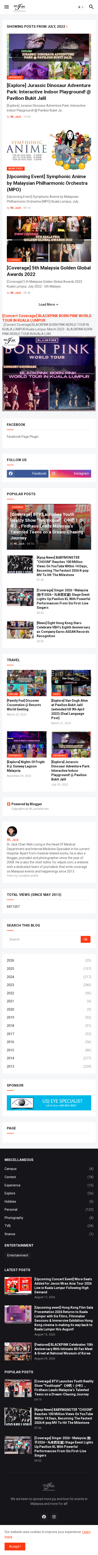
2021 (49, 1001)
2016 (49, 1042)
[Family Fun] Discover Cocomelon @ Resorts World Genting (24, 705)
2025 (49, 969)
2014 (49, 1058)
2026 (49, 960)
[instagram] (54, 1517)
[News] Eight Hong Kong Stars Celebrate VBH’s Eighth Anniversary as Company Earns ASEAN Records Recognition (63, 629)
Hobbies (49, 1201)
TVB (49, 1226)
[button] (6, 7)
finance (49, 1234)
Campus (49, 1169)
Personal (49, 1209)
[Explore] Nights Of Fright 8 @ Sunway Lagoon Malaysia (26, 766)
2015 (49, 1050)
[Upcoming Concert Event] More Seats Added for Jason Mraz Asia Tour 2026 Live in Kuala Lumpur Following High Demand (63, 1285)
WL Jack (13, 840)
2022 (49, 993)
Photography (49, 1218)
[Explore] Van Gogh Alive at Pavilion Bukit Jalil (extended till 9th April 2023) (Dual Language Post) (69, 709)
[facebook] (44, 1517)
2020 (49, 1009)
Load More (47, 304)
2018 (49, 1026)
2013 (49, 1066)
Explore (49, 1193)
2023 (49, 985)
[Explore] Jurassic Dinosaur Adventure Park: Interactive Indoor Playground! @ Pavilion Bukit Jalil (49, 92)
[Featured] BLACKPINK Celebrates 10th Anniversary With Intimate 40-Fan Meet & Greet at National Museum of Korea (63, 1349)
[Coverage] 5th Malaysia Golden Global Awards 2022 (49, 271)
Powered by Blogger (26, 804)
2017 (49, 1034)
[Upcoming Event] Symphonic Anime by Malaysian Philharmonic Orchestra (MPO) (47, 183)
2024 (49, 977)
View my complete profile (22, 875)
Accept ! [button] (15, 1546)
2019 (49, 1017)
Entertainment (17, 1255)
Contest (49, 1177)
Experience (49, 1185)
